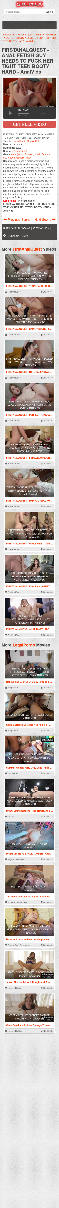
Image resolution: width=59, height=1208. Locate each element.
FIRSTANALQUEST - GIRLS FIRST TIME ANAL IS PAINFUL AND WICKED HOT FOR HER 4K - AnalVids (29, 533)
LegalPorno (24, 645)
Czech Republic (16, 157)
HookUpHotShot (14, 988)
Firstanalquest (19, 151)
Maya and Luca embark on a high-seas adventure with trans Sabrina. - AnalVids (29, 929)
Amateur (29, 154)
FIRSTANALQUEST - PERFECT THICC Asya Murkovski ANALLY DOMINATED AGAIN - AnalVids (29, 405)
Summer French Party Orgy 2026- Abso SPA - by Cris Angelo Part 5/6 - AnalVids (30, 758)
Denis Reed (19, 141)
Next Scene (43, 219)
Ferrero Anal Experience (18, 945)
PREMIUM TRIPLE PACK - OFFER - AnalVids (29, 845)
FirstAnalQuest (27, 249)
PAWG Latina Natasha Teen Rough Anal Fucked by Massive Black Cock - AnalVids (29, 801)
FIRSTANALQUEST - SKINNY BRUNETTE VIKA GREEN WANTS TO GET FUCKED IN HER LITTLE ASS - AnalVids (29, 319)
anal (37, 154)
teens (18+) (17, 154)
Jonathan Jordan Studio (18, 902)
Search (49, 11)
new (28, 157)
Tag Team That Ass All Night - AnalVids (29, 888)
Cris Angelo (12, 773)
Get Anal (11, 816)
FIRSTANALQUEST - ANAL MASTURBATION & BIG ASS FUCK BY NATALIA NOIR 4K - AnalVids (30, 619)
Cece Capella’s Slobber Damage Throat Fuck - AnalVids (29, 1017)
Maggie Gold (33, 141)
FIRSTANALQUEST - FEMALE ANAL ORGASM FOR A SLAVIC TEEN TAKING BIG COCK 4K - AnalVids (30, 448)
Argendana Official (15, 859)
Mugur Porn (12, 687)
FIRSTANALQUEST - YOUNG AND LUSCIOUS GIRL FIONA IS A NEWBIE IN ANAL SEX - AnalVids (29, 276)
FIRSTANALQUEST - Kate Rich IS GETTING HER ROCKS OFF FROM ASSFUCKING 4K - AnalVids (29, 576)
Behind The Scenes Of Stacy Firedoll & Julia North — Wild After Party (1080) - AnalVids (29, 672)
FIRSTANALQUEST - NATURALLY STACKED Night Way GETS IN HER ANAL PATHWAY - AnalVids (29, 362)
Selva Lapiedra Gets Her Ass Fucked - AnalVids (30, 716)
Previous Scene (19, 219)
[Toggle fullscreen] (49, 113)
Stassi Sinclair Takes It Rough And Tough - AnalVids (29, 974)
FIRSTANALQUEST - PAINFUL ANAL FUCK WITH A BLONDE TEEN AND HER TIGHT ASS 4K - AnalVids (29, 491)
